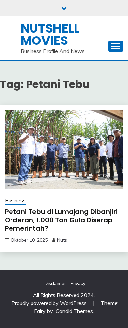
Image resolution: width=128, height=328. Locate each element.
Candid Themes (74, 311)
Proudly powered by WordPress (49, 303)
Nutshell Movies (50, 34)
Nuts (62, 240)
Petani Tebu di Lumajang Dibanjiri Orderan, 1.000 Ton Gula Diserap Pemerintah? (61, 220)
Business (15, 200)
